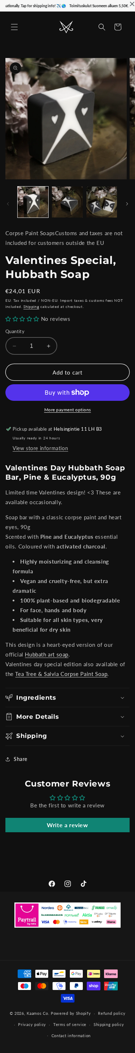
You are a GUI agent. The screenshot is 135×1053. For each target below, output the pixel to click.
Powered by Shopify (71, 1013)
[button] (14, 27)
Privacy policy (32, 1024)
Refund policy (111, 1013)
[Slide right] (127, 204)
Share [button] (20, 759)
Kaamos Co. (38, 1013)
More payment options (67, 409)
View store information (40, 448)
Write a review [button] (67, 824)
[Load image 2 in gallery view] (67, 202)
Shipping (31, 306)
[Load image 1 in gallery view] (33, 202)
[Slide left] (8, 204)
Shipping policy (109, 1024)
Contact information (71, 1035)
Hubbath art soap (46, 654)
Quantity (14, 331)
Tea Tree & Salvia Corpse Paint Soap (61, 674)
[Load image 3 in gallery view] (101, 202)
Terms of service (69, 1024)
